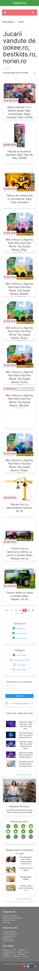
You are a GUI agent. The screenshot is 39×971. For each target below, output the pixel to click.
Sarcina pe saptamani (10, 934)
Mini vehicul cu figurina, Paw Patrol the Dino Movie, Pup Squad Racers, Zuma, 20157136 (19, 378)
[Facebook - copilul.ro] (35, 966)
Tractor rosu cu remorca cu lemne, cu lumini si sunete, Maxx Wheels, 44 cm (20, 553)
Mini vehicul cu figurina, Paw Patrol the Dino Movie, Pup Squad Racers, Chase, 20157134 (19, 467)
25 (29, 610)
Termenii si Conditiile (10, 916)
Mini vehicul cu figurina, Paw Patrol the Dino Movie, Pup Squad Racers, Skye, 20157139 (19, 246)
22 (16, 610)
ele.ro (14, 950)
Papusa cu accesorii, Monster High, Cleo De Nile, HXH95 (19, 155)
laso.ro (27, 952)
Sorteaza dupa (7, 68)
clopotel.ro (6, 950)
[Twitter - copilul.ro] (28, 966)
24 (25, 610)
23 (20, 610)
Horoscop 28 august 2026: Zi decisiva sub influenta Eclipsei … (26, 755)
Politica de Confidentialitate (12, 918)
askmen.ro (16, 956)
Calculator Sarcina (9, 932)
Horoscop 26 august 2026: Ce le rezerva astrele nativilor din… (26, 735)
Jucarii (21, 22)
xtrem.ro (25, 956)
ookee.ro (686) (21, 638)
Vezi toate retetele (23, 899)
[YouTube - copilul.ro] (24, 966)
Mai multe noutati (23, 775)
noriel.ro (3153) (21, 633)
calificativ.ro (7, 956)
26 (33, 610)
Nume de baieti (8, 940)
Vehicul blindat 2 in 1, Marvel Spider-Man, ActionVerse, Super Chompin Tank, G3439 (19, 112)
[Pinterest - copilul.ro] (20, 966)
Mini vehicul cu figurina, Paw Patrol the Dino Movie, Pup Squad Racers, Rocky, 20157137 (19, 334)
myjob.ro (20, 952)
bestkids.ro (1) (21, 628)
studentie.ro (22, 954)
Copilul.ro (19, 3)
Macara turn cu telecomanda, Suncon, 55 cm (19, 508)
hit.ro (14, 954)
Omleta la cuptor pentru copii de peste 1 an (26, 888)
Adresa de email (10, 685)
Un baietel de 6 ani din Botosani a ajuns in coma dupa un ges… (25, 764)
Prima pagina (7, 22)
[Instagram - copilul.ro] (31, 966)
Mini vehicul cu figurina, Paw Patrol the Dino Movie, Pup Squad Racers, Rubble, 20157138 (19, 290)
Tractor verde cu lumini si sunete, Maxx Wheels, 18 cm (19, 596)
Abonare (19, 696)
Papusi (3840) (21, 670)
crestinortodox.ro (9, 952)
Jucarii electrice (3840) (21, 660)
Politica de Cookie (9, 920)
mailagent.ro (22, 950)
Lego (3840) (21, 665)
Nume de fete (7, 938)
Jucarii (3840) (21, 655)
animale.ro (6, 954)
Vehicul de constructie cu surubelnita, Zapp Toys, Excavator (19, 199)
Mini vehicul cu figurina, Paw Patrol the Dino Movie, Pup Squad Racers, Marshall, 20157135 (19, 402)
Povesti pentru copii (10, 936)
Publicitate (6, 922)
